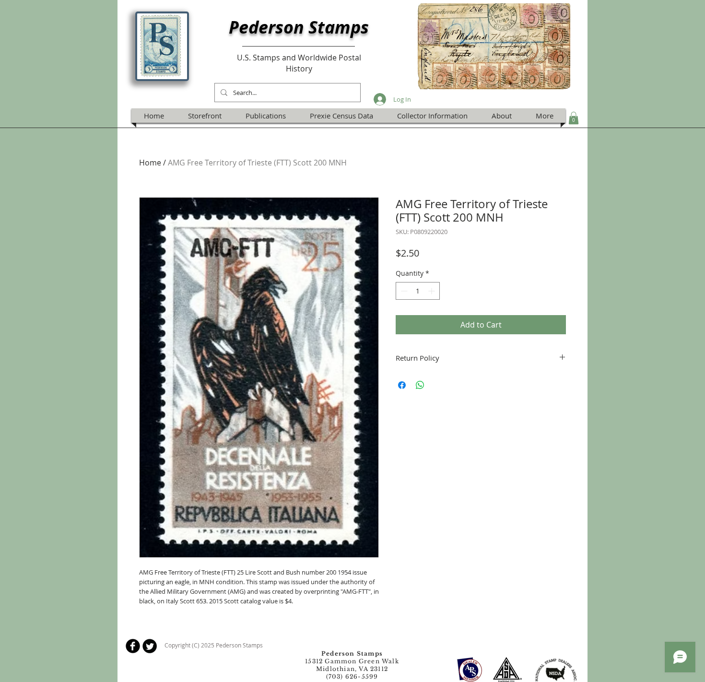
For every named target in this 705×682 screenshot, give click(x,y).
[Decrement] (403, 290)
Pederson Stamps (299, 27)
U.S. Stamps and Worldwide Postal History (299, 62)
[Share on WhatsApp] (420, 385)
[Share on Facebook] (402, 385)
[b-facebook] (133, 646)
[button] (573, 118)
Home (150, 162)
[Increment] (432, 290)
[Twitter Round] (149, 646)
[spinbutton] (417, 290)
